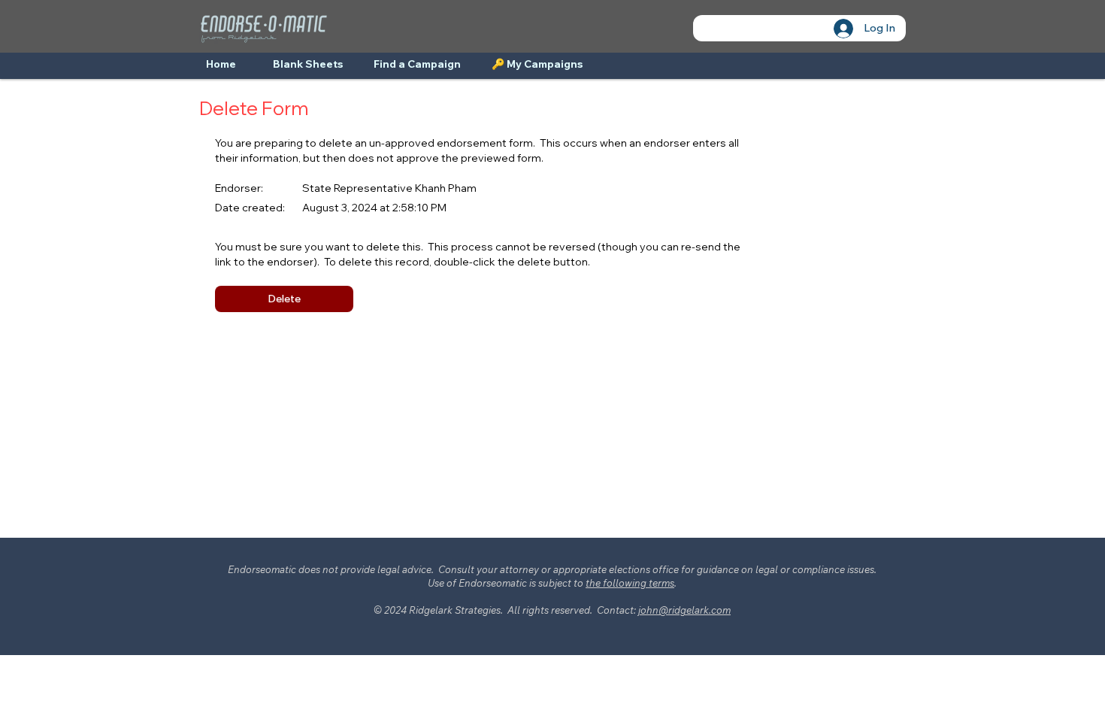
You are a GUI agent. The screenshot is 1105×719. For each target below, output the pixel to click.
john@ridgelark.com (684, 610)
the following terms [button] (630, 583)
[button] (284, 299)
